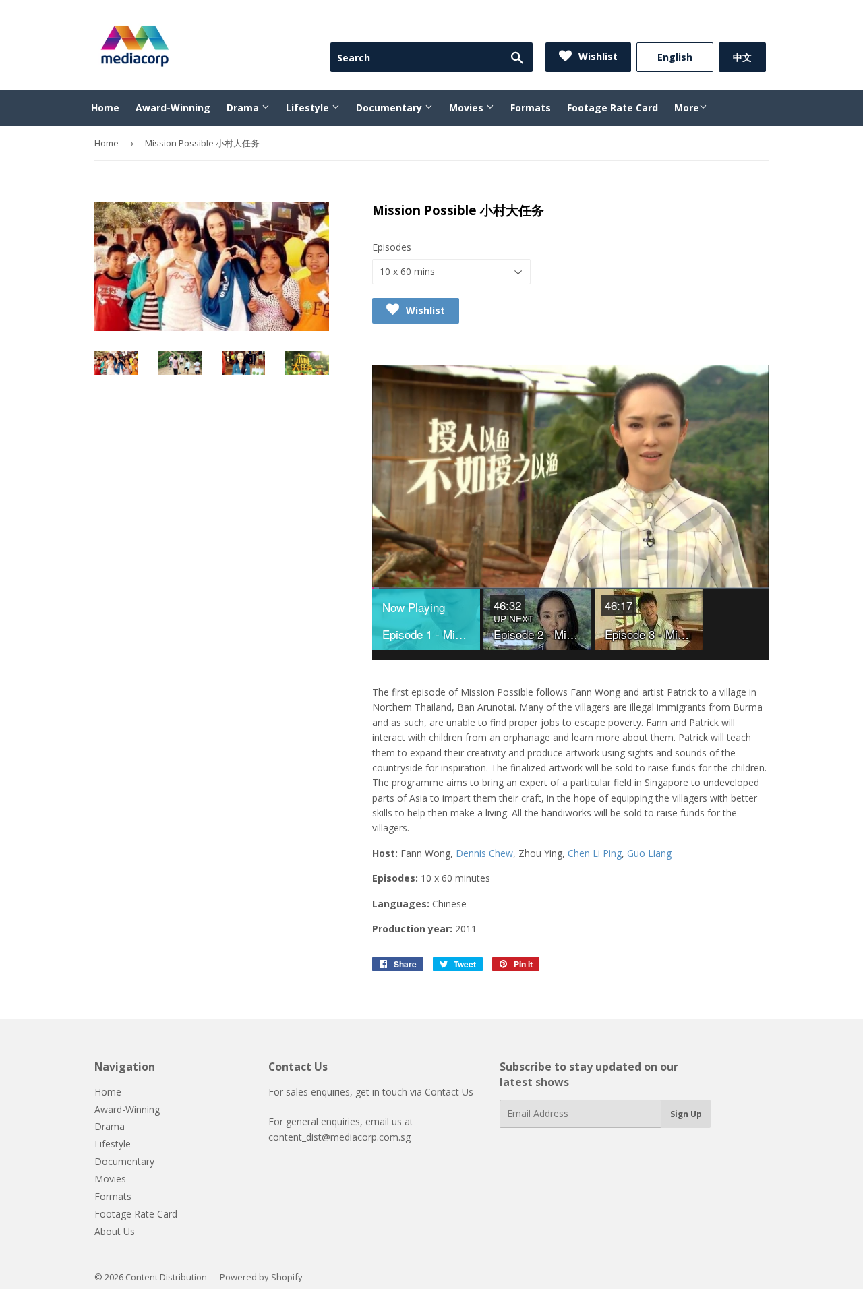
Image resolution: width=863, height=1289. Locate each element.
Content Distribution (166, 1277)
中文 (742, 57)
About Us (114, 1231)
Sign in (655, 25)
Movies (467, 107)
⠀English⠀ (675, 57)
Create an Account (729, 25)
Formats (530, 107)
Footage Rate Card (612, 107)
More (686, 107)
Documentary (390, 107)
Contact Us (449, 1091)
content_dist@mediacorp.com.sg (339, 1137)
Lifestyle (309, 107)
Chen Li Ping (595, 853)
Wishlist (597, 56)
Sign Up (686, 1114)
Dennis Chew (484, 853)
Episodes (391, 247)
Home (105, 107)
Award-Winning (173, 107)
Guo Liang (649, 853)
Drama (244, 107)
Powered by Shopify (261, 1277)
